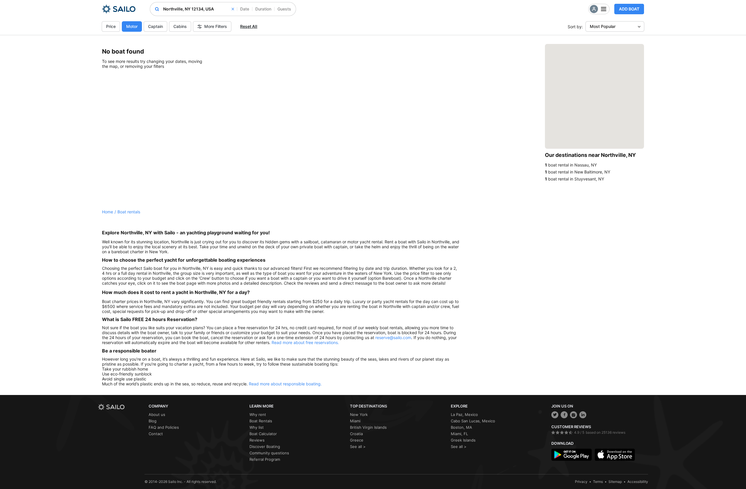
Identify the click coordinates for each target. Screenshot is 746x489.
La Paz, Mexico (464, 414)
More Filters (215, 26)
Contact (156, 433)
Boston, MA (461, 427)
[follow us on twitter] (554, 414)
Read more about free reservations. (305, 342)
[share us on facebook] (564, 414)
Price (111, 26)
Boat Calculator (263, 433)
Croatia (356, 433)
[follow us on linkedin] (582, 414)
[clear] (233, 9)
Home (107, 211)
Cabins (180, 26)
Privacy (581, 481)
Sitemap (615, 481)
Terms (598, 481)
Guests (284, 8)
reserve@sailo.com (393, 337)
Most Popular (602, 26)
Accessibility (637, 481)
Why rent (257, 414)
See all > (358, 446)
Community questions (269, 453)
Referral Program (264, 459)
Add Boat (629, 8)
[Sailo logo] (121, 407)
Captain (155, 26)
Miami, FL (459, 433)
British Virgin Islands (368, 427)
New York (359, 414)
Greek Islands (463, 440)
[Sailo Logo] (119, 9)
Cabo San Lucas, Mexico (473, 421)
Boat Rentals (260, 421)
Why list (256, 427)
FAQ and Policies (164, 427)
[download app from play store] (571, 455)
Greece (356, 440)
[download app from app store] (615, 455)
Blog (152, 421)
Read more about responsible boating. (285, 383)
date (244, 8)
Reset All (248, 26)
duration (263, 8)
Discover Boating (264, 446)
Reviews (257, 440)
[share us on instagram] (573, 414)
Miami (355, 421)
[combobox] (198, 9)
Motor (132, 26)
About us (157, 414)
